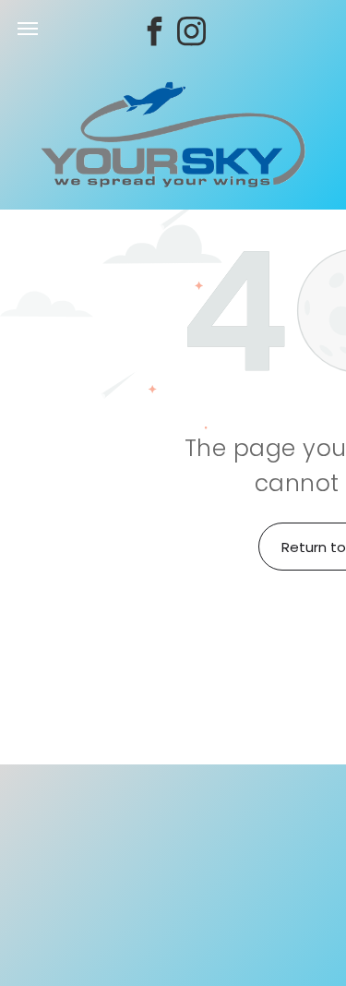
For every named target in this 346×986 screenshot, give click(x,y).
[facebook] (155, 34)
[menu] (27, 28)
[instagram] (192, 34)
